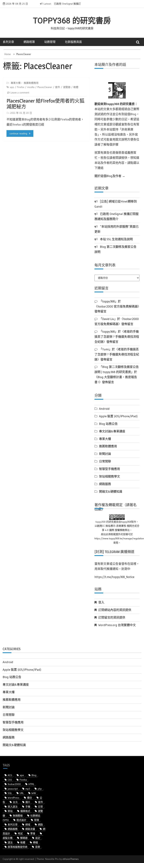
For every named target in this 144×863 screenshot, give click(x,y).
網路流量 (30, 829)
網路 (40, 824)
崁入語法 (13, 806)
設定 (37, 837)
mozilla (30, 87)
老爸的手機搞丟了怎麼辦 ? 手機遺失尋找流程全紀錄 (116, 337)
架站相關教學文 (109, 476)
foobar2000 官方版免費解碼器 (117, 306)
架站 (10, 811)
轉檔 (35, 842)
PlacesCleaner (44, 87)
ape (22, 775)
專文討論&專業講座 (112, 431)
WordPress (13, 797)
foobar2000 (14, 784)
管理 (36, 820)
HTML (31, 784)
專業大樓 (16, 82)
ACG (10, 775)
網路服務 (105, 484)
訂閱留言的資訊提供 (111, 617)
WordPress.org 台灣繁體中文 (117, 625)
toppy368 (126, 521)
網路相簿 (29, 42)
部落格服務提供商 (17, 846)
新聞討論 (105, 454)
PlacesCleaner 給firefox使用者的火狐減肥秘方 (45, 104)
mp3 (27, 788)
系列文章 (8, 42)
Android (104, 408)
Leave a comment (20, 92)
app (12, 87)
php (40, 788)
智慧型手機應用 (109, 469)
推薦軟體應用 (31, 82)
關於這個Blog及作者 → (109, 176)
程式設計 (21, 820)
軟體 (75, 87)
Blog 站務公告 (108, 424)
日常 (40, 806)
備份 (29, 797)
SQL (10, 793)
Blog (34, 775)
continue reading (18, 133)
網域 (27, 824)
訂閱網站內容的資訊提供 (114, 610)
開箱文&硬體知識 (110, 491)
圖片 (27, 802)
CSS (10, 779)
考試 (20, 833)
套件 (57, 87)
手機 (27, 806)
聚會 (32, 833)
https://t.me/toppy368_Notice (114, 577)
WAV (33, 793)
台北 (15, 802)
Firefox (20, 87)
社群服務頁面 (73, 42)
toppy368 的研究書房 (72, 20)
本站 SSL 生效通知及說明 (116, 239)
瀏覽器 (66, 87)
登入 (101, 602)
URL (22, 793)
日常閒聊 (105, 461)
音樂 (37, 846)
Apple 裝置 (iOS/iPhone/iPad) (118, 416)
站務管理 (49, 42)
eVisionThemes (71, 859)
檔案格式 (25, 811)
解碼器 (24, 837)
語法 (10, 842)
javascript (13, 788)
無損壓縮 (18, 815)
